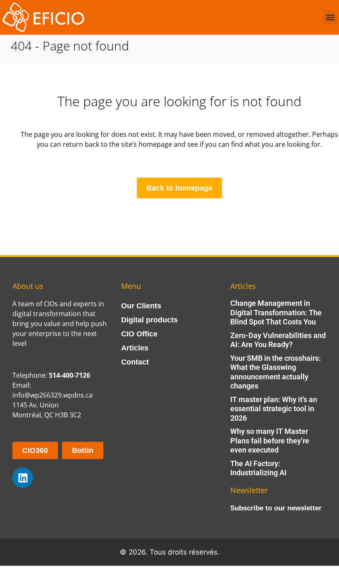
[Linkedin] (22, 477)
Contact (135, 362)
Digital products (149, 320)
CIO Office (139, 334)
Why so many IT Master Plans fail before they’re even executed (269, 440)
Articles (134, 348)
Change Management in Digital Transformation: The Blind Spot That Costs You (276, 312)
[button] (330, 17)
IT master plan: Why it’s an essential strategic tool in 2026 (273, 408)
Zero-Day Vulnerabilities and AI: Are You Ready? (278, 340)
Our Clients (141, 306)
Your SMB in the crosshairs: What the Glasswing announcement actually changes (275, 372)
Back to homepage (179, 188)
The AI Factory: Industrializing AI (258, 468)
